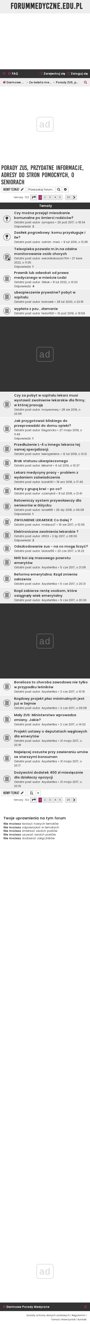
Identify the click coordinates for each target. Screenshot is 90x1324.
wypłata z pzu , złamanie (36, 308)
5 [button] (60, 197)
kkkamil (47, 465)
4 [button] (55, 197)
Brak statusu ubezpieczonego (41, 461)
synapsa (48, 222)
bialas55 (48, 551)
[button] (33, 197)
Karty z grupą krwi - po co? (38, 489)
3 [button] (50, 197)
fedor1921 (48, 313)
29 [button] (68, 197)
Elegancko (49, 430)
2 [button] (45, 197)
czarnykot (48, 493)
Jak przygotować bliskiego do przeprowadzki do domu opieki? (42, 423)
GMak (46, 282)
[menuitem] (13, 74)
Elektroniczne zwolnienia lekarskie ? (46, 531)
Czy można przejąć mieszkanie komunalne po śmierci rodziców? (43, 215)
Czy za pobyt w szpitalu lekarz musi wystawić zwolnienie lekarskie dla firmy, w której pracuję (49, 400)
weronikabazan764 (55, 258)
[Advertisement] (45, 41)
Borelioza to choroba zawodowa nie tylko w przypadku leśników (51, 684)
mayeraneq (50, 410)
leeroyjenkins (51, 454)
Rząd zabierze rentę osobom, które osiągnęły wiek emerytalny (45, 593)
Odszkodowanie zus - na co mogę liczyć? (51, 546)
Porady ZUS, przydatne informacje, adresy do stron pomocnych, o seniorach (42, 175)
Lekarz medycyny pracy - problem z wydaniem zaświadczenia (46, 475)
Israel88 (47, 510)
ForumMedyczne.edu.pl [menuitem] (47, 6)
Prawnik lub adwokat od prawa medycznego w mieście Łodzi (41, 275)
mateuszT (49, 525)
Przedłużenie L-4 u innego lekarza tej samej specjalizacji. (47, 447)
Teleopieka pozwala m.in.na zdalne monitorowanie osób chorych (45, 251)
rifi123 (45, 536)
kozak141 (47, 482)
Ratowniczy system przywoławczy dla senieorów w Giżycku (47, 503)
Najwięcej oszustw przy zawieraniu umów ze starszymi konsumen (51, 754)
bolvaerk (48, 302)
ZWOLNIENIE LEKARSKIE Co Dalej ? (43, 520)
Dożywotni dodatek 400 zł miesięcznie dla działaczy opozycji (48, 775)
